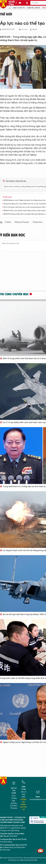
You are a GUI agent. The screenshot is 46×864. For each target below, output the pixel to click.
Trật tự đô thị (19, 8)
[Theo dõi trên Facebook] (17, 3)
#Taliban (8, 222)
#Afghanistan (38, 222)
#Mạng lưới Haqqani (22, 222)
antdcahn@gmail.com (38, 799)
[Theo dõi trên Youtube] (20, 3)
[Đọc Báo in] (28, 3)
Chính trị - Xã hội (33, 8)
